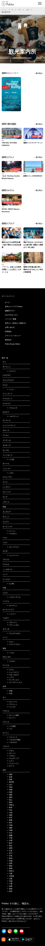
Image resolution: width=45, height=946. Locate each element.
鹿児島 (10, 782)
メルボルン (12, 533)
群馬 (9, 868)
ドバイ (10, 389)
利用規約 (8, 331)
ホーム (4, 10)
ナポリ (10, 751)
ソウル (10, 653)
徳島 (9, 774)
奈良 (9, 856)
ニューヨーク (13, 672)
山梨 (9, 878)
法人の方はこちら (11, 315)
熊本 (9, 802)
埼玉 (9, 810)
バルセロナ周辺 (13, 740)
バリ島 (10, 459)
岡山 (9, 845)
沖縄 (9, 830)
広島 (9, 851)
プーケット (12, 704)
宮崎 (9, 790)
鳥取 (9, 779)
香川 (9, 823)
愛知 (9, 866)
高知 (9, 787)
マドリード (12, 737)
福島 (9, 795)
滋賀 (9, 815)
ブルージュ (12, 622)
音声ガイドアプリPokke (13, 306)
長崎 (9, 886)
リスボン (11, 661)
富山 (9, 800)
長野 (9, 863)
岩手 (9, 817)
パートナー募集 (10, 319)
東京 (9, 891)
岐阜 (9, 807)
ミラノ (10, 761)
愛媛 (9, 835)
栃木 (9, 843)
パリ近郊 (11, 726)
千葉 (9, 838)
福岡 (27, 10)
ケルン (10, 642)
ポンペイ (11, 753)
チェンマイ (12, 702)
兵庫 (9, 840)
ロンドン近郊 (13, 715)
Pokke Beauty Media (12, 344)
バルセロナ (12, 742)
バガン (10, 473)
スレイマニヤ (13, 547)
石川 (9, 853)
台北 (9, 693)
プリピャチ (12, 408)
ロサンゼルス (13, 675)
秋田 (9, 792)
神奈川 (10, 871)
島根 (9, 889)
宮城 (9, 825)
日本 (19, 10)
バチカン (11, 756)
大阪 (9, 873)
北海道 (10, 876)
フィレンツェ (13, 763)
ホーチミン (12, 605)
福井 (9, 797)
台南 (9, 691)
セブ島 (10, 584)
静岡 (9, 848)
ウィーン (11, 531)
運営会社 (8, 340)
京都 (9, 881)
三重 (9, 884)
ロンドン (11, 718)
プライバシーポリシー (13, 336)
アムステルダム (13, 633)
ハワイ (10, 677)
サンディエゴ (13, 680)
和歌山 (10, 805)
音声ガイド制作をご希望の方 (15, 323)
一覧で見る (38, 73)
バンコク (11, 707)
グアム (10, 670)
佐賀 (9, 777)
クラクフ (11, 371)
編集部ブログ (10, 311)
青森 (9, 820)
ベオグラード (13, 416)
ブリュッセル (13, 625)
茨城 (9, 861)
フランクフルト (13, 644)
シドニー (11, 614)
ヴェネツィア (13, 758)
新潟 (9, 858)
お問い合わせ (10, 327)
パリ (9, 729)
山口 (9, 784)
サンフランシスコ (14, 682)
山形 (9, 812)
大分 (9, 833)
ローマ (10, 766)
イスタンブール (13, 597)
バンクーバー (13, 555)
